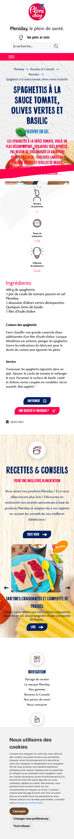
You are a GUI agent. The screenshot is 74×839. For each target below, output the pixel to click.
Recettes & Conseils (42, 69)
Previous (6, 588)
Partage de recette (37, 679)
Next (68, 588)
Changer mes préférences (31, 818)
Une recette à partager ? (34, 410)
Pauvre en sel (37, 132)
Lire (33, 627)
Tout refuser (21, 826)
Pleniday (19, 69)
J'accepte (19, 811)
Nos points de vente (38, 37)
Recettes (34, 74)
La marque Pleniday (37, 684)
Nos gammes (37, 689)
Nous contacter (37, 705)
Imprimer (34, 401)
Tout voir (33, 534)
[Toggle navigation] (11, 57)
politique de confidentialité (29, 802)
